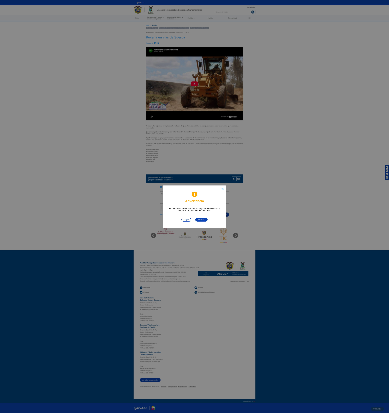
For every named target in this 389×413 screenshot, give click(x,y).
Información (201, 220)
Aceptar (186, 220)
